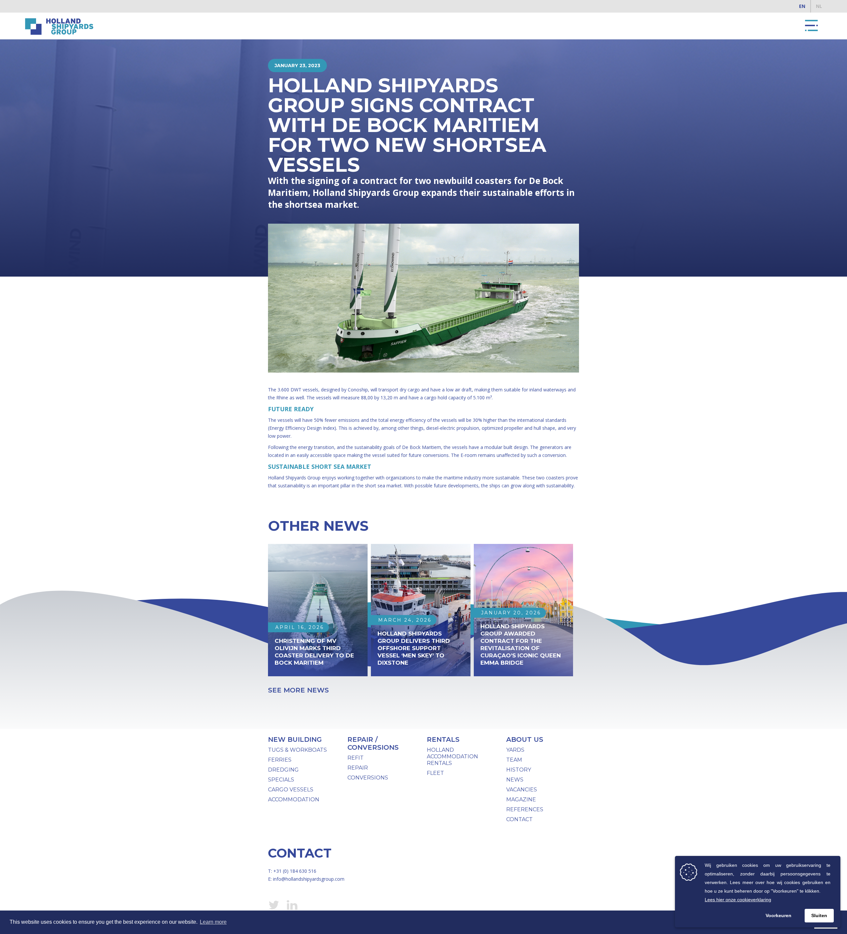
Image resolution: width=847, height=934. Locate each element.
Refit (355, 758)
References (524, 809)
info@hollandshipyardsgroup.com (308, 879)
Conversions (367, 778)
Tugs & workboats (297, 750)
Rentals (443, 739)
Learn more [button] (213, 922)
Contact (519, 819)
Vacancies (521, 789)
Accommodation (293, 799)
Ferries (279, 760)
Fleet (435, 773)
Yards (515, 750)
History (518, 770)
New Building (295, 739)
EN (802, 6)
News (514, 780)
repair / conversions (373, 743)
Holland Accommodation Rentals (452, 756)
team (514, 760)
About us (524, 739)
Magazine (521, 799)
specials (281, 780)
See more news (298, 690)
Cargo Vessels (290, 789)
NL (819, 6)
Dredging (283, 770)
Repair (357, 768)
